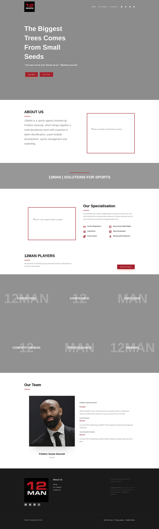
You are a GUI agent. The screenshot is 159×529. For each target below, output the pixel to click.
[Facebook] (121, 6)
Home (93, 7)
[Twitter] (125, 6)
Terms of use (108, 520)
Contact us (114, 7)
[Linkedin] (34, 504)
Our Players (103, 7)
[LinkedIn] (130, 6)
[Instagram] (134, 6)
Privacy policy (119, 520)
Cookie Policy (130, 520)
